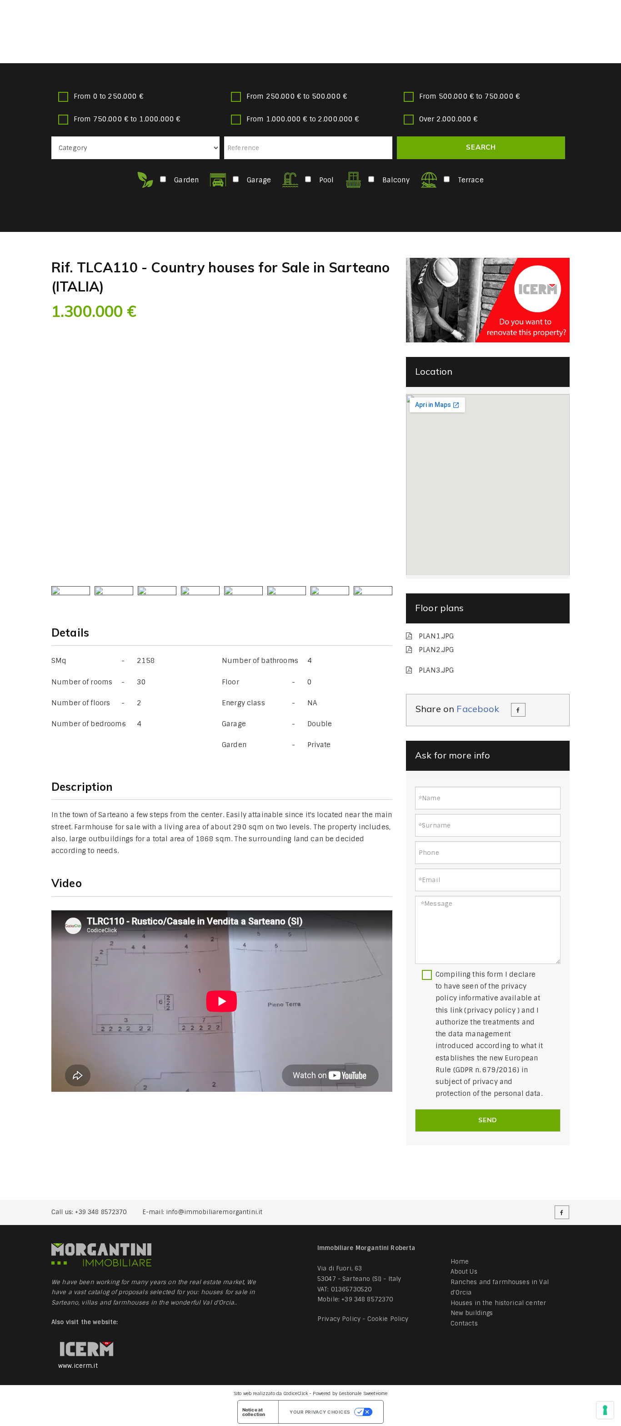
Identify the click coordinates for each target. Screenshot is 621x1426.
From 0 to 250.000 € (109, 96)
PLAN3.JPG (436, 670)
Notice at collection (253, 1412)
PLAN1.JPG (436, 636)
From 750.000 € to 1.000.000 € (127, 119)
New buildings (472, 1313)
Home (460, 1261)
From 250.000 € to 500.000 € (296, 96)
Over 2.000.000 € (448, 119)
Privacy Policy (339, 1319)
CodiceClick (295, 1393)
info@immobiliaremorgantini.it (214, 1212)
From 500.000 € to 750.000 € (469, 96)
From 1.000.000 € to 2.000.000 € (303, 119)
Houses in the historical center (498, 1303)
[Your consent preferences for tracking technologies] (605, 1410)
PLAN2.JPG (436, 649)
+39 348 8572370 (100, 1212)
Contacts (464, 1323)
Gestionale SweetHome (363, 1393)
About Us (464, 1271)
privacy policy (491, 1010)
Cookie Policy (388, 1319)
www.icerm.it (78, 1366)
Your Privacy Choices (320, 1412)
